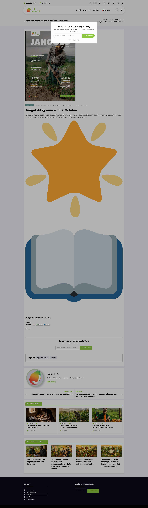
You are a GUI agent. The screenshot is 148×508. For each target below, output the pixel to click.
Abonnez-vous (88, 35)
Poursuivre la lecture (74, 40)
